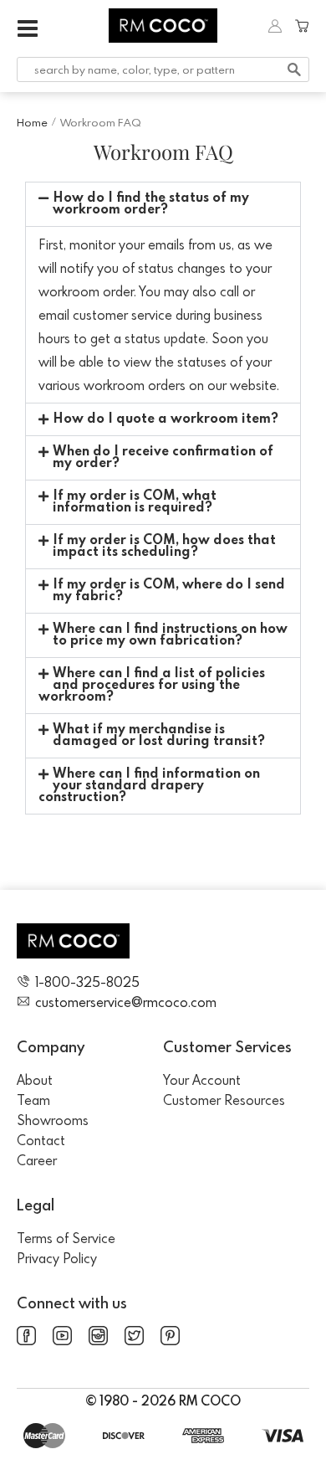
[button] (163, 204)
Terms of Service (66, 1238)
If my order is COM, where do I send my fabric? (169, 591)
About (35, 1079)
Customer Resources (224, 1100)
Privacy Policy (57, 1258)
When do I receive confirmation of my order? (163, 457)
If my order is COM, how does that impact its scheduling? (164, 546)
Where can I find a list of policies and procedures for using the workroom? (151, 685)
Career (37, 1160)
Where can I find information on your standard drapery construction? (149, 786)
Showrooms (53, 1120)
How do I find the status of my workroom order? (151, 204)
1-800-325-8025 (87, 982)
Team (33, 1100)
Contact (41, 1140)
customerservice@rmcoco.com (125, 1002)
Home (32, 122)
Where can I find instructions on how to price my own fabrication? (170, 635)
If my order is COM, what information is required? (134, 502)
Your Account (202, 1079)
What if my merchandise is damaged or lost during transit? (159, 735)
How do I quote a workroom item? (165, 419)
